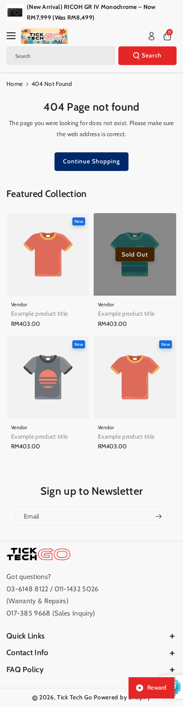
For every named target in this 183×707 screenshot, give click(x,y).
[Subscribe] (158, 516)
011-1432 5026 (76, 589)
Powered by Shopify (122, 697)
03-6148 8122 (28, 589)
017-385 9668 (28, 613)
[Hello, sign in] (151, 36)
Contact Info (27, 652)
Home (14, 84)
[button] (13, 36)
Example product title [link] (39, 313)
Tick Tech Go (74, 697)
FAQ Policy (24, 669)
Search (152, 55)
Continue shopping (91, 161)
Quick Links (25, 636)
